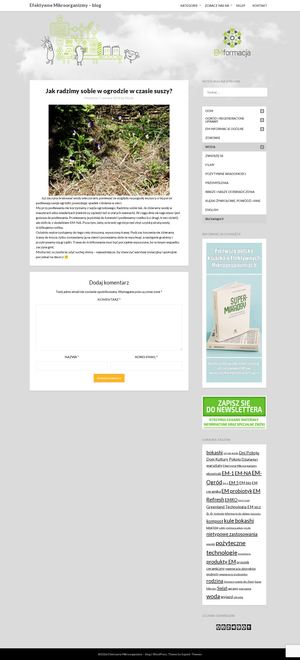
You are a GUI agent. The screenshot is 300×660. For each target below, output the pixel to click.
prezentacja (244, 553)
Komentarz (109, 299)
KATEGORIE (189, 5)
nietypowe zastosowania (232, 534)
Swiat (222, 588)
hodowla (219, 513)
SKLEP (240, 5)
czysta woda (230, 453)
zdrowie (238, 597)
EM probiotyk (236, 491)
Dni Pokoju (249, 452)
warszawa (245, 588)
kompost (214, 521)
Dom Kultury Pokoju (223, 459)
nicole (247, 527)
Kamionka (255, 513)
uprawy (233, 588)
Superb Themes (191, 654)
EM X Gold (244, 500)
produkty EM (221, 561)
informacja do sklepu (237, 513)
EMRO (231, 499)
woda (213, 596)
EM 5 (234, 482)
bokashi (214, 452)
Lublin (222, 527)
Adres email (146, 357)
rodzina (214, 581)
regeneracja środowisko (233, 574)
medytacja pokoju (234, 528)
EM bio (245, 482)
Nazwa (72, 357)
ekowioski (213, 474)
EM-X (225, 483)
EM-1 (228, 473)
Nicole (129, 98)
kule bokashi (239, 520)
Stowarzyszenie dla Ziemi (239, 581)
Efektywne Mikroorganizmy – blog (65, 5)
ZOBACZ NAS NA (217, 5)
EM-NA (243, 473)
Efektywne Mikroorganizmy (240, 465)
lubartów (212, 527)
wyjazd (227, 596)
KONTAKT (259, 5)
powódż (210, 544)
